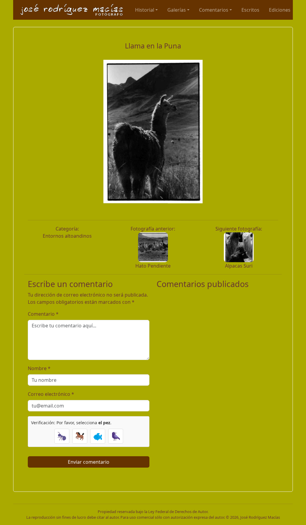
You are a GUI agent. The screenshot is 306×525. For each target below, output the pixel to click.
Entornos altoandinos (67, 236)
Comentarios (213, 10)
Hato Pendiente (153, 265)
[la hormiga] (61, 436)
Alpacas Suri (239, 265)
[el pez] (97, 436)
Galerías (176, 10)
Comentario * (43, 314)
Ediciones (279, 10)
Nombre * (39, 368)
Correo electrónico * (51, 394)
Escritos (250, 10)
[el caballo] (79, 436)
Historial (144, 10)
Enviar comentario (88, 462)
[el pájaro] (115, 436)
